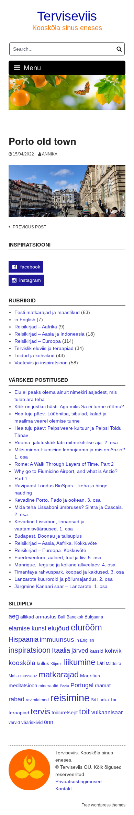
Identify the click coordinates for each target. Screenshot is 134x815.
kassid (96, 651)
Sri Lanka (100, 700)
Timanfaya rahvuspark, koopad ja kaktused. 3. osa (69, 572)
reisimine (70, 697)
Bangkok (75, 617)
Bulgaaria (94, 616)
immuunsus (57, 639)
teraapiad (19, 712)
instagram (30, 280)
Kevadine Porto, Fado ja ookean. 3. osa (57, 500)
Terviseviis (67, 16)
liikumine (79, 662)
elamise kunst (27, 628)
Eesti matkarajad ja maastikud (47, 312)
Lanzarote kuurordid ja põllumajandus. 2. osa (63, 579)
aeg (14, 616)
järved (79, 650)
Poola (64, 686)
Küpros (57, 664)
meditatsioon (23, 685)
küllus (43, 663)
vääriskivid (32, 722)
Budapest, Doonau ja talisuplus (48, 536)
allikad (27, 616)
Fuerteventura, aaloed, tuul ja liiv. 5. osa (57, 557)
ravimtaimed (37, 700)
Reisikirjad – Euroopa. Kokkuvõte (50, 550)
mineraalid (48, 686)
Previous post (29, 227)
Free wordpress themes (103, 805)
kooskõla (22, 662)
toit (84, 711)
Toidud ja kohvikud (34, 355)
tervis (40, 711)
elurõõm (86, 627)
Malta (14, 676)
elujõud (58, 628)
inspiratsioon (30, 650)
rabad (16, 699)
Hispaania (23, 639)
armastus (46, 616)
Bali (61, 617)
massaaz (28, 676)
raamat (103, 685)
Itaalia (61, 650)
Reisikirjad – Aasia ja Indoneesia (49, 334)
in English (24, 319)
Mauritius (90, 675)
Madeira (113, 663)
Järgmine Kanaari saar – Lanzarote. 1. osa (61, 586)
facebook (29, 266)
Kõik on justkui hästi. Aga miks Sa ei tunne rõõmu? (69, 406)
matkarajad (58, 674)
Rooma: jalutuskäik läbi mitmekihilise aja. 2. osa (66, 442)
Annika (49, 154)
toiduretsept (65, 712)
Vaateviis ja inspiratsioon (41, 362)
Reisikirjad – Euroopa (37, 341)
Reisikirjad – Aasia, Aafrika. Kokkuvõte (55, 543)
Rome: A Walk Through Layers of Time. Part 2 (64, 464)
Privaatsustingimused (78, 781)
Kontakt (63, 788)
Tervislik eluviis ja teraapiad (44, 348)
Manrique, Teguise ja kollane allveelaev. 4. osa (64, 564)
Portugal (81, 685)
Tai (113, 699)
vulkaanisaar (107, 712)
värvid (14, 722)
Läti (100, 663)
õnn (48, 722)
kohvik (113, 650)
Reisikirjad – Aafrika (35, 326)
